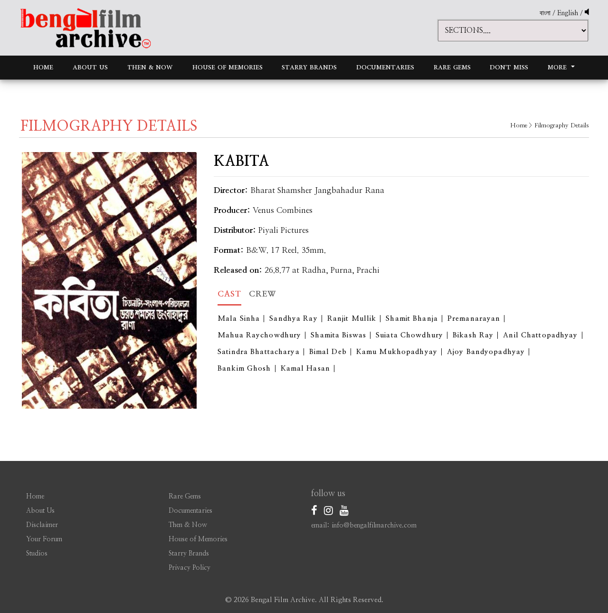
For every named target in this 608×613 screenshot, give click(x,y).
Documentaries (385, 67)
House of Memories (227, 67)
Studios (37, 553)
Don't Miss (509, 67)
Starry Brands (309, 67)
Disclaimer (42, 525)
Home (43, 67)
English (568, 13)
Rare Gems (452, 67)
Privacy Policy (189, 568)
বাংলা (545, 13)
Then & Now (150, 67)
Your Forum (44, 539)
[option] (109, 280)
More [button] (558, 67)
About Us (90, 67)
